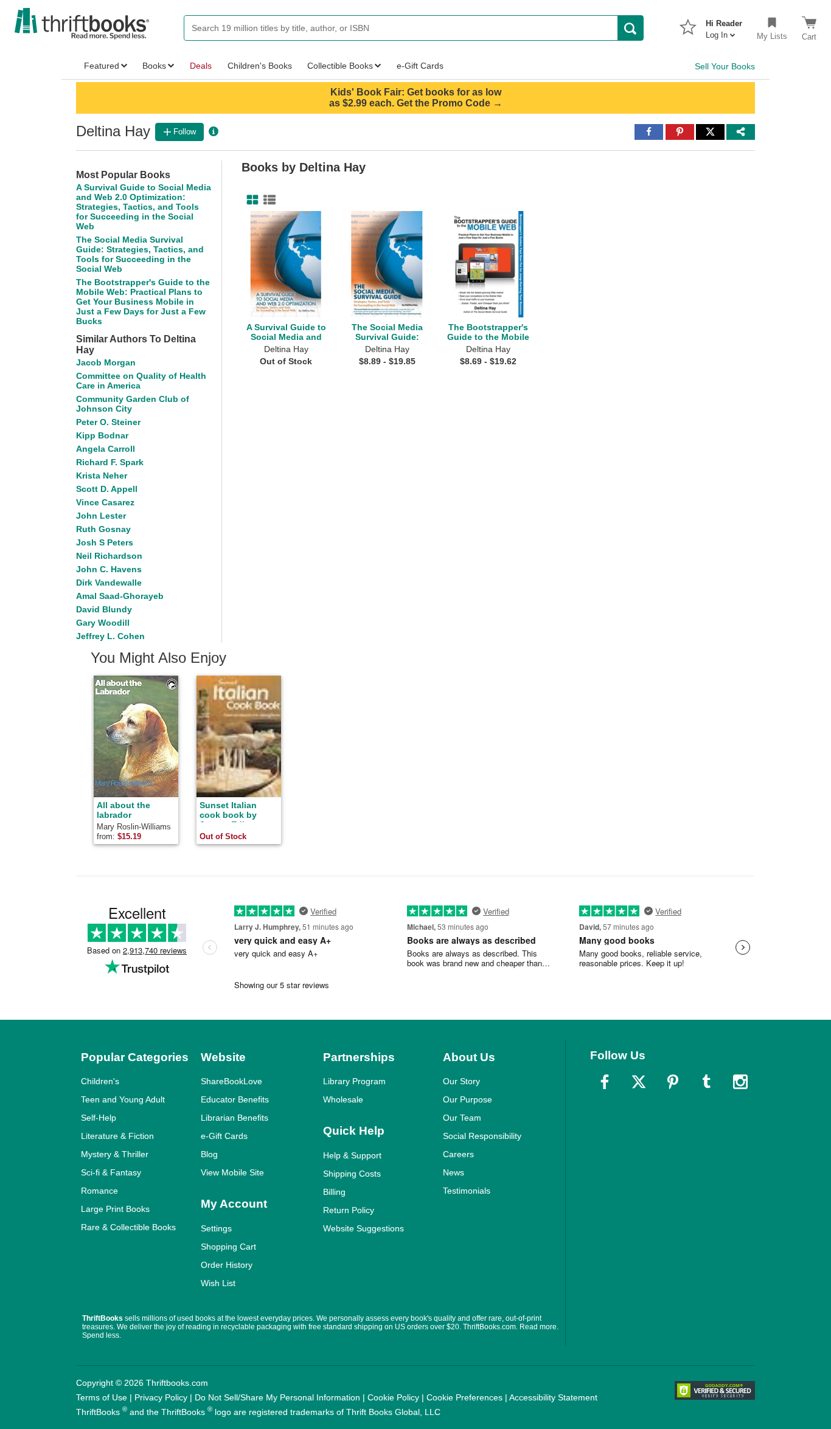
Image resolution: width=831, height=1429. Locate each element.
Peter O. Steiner (108, 422)
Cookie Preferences (464, 1397)
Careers (458, 1154)
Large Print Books (115, 1209)
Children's (100, 1081)
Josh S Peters (104, 542)
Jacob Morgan (106, 362)
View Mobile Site (232, 1172)
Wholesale (343, 1099)
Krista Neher (101, 475)
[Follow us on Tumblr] (706, 1081)
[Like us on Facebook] (604, 1081)
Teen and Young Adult (123, 1099)
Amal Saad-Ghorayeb (120, 596)
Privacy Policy (160, 1397)
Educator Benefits (235, 1099)
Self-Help (98, 1118)
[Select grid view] (250, 200)
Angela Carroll (105, 449)
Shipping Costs (352, 1173)
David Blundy (104, 609)
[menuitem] (724, 26)
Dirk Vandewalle (109, 582)
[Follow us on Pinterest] (672, 1081)
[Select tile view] (267, 200)
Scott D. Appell (106, 489)
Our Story (461, 1081)
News (453, 1172)
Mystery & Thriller (114, 1154)
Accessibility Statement (553, 1397)
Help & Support (352, 1155)
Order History (226, 1265)
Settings (216, 1228)
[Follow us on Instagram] (740, 1081)
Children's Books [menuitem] (260, 66)
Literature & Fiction (117, 1136)
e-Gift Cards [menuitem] (420, 66)
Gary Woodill (103, 623)
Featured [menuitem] (101, 66)
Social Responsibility (482, 1136)
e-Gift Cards (224, 1136)
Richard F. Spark (110, 462)
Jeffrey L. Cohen (110, 636)
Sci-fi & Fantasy (111, 1172)
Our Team (462, 1118)
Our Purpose (467, 1099)
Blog (209, 1154)
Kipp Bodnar (102, 435)
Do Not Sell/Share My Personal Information (277, 1397)
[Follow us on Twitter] (638, 1081)
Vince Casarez (105, 502)
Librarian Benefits (234, 1118)
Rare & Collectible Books (128, 1227)
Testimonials (466, 1190)
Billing (334, 1192)
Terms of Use (101, 1397)
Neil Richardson (109, 556)
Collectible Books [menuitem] (340, 66)
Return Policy (348, 1210)
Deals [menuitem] (201, 66)
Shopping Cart (228, 1246)
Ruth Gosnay (103, 529)
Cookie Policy (393, 1397)
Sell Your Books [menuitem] (725, 66)
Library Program (354, 1081)
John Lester (101, 516)
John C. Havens (109, 569)
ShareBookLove (231, 1081)
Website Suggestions (363, 1228)
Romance (99, 1190)
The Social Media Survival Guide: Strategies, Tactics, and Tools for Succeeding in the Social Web (140, 254)
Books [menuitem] (154, 66)
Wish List (218, 1283)
